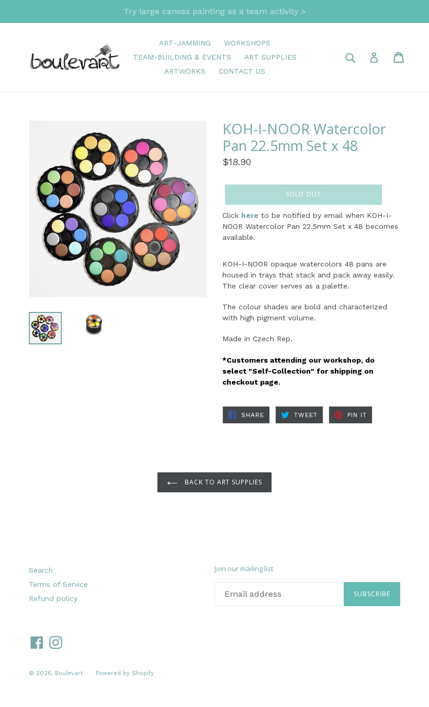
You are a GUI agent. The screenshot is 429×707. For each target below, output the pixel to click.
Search (41, 570)
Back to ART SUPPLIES (222, 482)
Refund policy (53, 598)
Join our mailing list (243, 569)
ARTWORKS (185, 71)
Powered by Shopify (125, 673)
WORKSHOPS (247, 43)
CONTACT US (242, 71)
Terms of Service (58, 584)
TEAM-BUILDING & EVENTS (182, 57)
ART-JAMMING (185, 43)
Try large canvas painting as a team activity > (214, 11)
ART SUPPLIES (270, 57)
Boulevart (69, 673)
